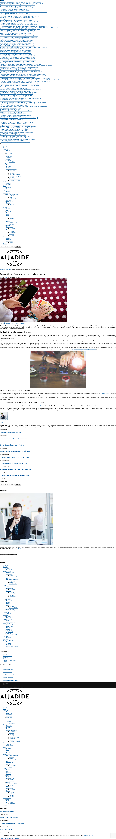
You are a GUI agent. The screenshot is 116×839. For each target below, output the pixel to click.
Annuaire (5, 657)
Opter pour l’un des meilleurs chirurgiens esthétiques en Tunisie (16, 111)
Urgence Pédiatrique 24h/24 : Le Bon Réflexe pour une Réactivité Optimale (19, 31)
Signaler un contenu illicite (9, 660)
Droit (7, 215)
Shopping (11, 231)
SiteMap (22, 687)
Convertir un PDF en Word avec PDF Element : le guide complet (16, 128)
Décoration (9, 164)
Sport (7, 188)
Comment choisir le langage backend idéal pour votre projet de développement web (21, 98)
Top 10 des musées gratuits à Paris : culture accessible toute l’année (16, 40)
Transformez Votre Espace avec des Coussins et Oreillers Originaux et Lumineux (20, 70)
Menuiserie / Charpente (15, 176)
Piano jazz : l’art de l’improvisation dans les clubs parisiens (14, 48)
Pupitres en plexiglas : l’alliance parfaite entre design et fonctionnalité (17, 95)
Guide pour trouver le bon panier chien (9, 120)
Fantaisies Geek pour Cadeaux (10, 680)
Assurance (9, 155)
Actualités (6, 565)
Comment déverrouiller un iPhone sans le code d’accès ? (14, 130)
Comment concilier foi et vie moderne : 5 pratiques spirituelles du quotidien (18, 57)
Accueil (5, 146)
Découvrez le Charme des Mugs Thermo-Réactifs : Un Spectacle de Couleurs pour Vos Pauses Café (25, 81)
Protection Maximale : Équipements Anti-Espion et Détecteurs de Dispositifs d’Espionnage (22, 74)
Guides (11, 197)
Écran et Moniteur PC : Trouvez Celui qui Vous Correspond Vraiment (17, 30)
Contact (5, 244)
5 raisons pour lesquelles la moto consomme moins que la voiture (16, 20)
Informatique (9, 201)
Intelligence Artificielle (12, 194)
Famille (8, 221)
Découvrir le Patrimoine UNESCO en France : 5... (16, 457)
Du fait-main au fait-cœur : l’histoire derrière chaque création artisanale (17, 55)
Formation (12, 228)
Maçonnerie (12, 177)
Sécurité (11, 218)
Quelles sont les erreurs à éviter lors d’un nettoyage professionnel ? (16, 82)
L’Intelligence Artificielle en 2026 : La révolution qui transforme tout (17, 19)
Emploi (8, 225)
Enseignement (9, 227)
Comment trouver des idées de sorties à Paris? (15, 475)
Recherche (18, 246)
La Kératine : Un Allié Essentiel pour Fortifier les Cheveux (14, 96)
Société (5, 207)
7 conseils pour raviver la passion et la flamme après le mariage (15, 115)
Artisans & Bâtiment (11, 169)
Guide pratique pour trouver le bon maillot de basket (13, 135)
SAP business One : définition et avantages (10, 108)
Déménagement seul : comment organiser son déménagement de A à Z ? (18, 7)
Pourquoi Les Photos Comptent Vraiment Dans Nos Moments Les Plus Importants (20, 89)
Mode (4, 190)
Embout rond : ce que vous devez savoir (10, 109)
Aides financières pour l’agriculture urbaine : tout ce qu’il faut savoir (17, 54)
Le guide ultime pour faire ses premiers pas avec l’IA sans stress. (16, 14)
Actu (4, 147)
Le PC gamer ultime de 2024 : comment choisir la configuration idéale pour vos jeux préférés (23, 102)
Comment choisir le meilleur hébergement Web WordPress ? (15, 136)
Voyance (11, 235)
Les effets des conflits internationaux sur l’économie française (15, 101)
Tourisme (8, 183)
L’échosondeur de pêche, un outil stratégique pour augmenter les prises (17, 139)
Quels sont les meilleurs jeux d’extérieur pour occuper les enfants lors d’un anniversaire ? (22, 3)
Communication (7, 236)
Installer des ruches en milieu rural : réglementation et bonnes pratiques (17, 58)
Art (7, 210)
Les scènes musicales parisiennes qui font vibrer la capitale (14, 44)
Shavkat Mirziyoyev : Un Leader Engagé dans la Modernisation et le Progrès (19, 118)
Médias (8, 238)
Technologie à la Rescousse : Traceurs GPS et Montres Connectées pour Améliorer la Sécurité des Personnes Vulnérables (30, 79)
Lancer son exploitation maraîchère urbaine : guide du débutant (15, 53)
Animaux (11, 220)
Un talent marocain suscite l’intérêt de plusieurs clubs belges (15, 91)
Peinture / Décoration (14, 179)
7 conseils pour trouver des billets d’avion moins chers (13, 9)
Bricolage (8, 166)
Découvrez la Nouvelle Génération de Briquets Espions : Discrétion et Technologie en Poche (23, 75)
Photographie (12, 232)
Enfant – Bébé (13, 222)
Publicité (8, 239)
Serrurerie (11, 171)
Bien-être (8, 187)
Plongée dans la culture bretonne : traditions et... (15, 451)
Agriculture (9, 156)
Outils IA (11, 196)
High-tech (8, 200)
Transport (8, 160)
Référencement (10, 241)
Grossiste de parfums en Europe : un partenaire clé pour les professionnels (18, 24)
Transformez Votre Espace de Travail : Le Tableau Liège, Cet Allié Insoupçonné (20, 29)
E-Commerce (12, 204)
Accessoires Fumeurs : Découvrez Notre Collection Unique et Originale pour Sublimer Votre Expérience (26, 72)
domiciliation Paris (7, 672)
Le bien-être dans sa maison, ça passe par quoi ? (12, 140)
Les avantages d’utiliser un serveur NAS (10, 34)
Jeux (10, 205)
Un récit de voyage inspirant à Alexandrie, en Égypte (13, 113)
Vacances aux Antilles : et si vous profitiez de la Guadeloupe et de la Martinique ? (20, 103)
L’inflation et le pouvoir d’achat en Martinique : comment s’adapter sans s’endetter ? (21, 71)
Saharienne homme (8, 677)
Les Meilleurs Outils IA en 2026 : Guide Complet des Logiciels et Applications (19, 16)
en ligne (63, 410)
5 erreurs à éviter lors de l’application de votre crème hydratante (16, 6)
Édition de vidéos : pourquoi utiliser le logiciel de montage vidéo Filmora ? (18, 126)
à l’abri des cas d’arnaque (38, 405)
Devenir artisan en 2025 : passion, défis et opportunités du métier (16, 68)
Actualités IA (12, 198)
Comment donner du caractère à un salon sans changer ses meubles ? (17, 23)
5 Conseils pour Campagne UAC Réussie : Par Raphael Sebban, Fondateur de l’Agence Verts (23, 47)
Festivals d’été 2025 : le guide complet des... (14, 463)
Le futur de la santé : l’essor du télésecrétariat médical (13, 123)
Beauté (8, 191)
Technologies (6, 193)
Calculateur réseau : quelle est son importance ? (12, 119)
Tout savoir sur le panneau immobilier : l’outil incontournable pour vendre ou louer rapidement (23, 12)
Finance (8, 150)
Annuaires (12, 242)
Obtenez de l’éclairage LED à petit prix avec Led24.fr (13, 137)
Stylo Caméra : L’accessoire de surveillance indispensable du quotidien (17, 77)
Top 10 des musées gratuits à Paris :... (12, 445)
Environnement (10, 217)
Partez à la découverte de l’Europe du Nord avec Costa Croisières (16, 122)
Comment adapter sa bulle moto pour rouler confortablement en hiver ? (17, 5)
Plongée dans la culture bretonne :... (9, 817)
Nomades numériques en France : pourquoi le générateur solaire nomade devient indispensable (23, 26)
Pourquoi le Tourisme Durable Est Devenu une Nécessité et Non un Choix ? (19, 22)
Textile (8, 159)
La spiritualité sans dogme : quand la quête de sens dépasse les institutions (18, 37)
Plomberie (12, 170)
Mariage (11, 224)
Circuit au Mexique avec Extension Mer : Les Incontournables (15, 87)
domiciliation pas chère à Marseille (11, 674)
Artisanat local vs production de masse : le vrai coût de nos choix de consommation (20, 64)
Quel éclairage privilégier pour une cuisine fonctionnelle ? (14, 10)
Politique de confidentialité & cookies (9, 838)
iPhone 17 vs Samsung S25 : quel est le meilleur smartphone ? (15, 33)
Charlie (6, 277)
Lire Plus (90, 835)
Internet (8, 203)
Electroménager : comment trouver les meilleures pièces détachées (16, 132)
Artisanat (8, 157)
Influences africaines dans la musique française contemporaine (15, 51)
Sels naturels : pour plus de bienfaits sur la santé (12, 112)
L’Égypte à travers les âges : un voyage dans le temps (13, 105)
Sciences (8, 211)
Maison (5, 163)
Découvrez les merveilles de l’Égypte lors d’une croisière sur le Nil (16, 94)
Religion (5, 639)
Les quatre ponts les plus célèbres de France (11, 116)
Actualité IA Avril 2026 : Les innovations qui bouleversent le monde (17, 17)
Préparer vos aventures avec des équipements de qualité (14, 88)
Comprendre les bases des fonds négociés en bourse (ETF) (14, 38)
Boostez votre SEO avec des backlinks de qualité (12, 99)
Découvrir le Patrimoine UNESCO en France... (12, 823)
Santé (4, 186)
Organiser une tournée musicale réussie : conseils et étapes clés (15, 50)
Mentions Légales (7, 658)
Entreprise (5, 149)
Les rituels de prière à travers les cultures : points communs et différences (18, 60)
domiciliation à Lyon (8, 669)
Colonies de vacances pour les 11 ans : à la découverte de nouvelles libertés (18, 92)
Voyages (5, 181)
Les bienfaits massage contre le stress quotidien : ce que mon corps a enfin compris (20, 2)
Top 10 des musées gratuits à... (8, 811)
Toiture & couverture (14, 180)
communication (105, 393)
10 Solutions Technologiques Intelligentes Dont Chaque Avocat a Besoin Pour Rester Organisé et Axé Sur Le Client (29, 27)
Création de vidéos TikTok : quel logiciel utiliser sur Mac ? (14, 129)
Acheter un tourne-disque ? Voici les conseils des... (16, 469)
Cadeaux (11, 234)
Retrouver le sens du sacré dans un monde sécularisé (13, 63)
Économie (8, 212)
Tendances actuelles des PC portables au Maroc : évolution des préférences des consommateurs (23, 106)
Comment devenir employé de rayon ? (9, 133)
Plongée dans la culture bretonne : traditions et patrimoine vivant (16, 41)
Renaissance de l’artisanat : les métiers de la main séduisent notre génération (19, 36)
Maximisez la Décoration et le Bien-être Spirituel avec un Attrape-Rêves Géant (19, 84)
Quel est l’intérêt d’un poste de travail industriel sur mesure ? (15, 142)
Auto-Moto (12, 162)
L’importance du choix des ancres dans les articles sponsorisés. (15, 125)
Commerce (9, 153)
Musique (8, 214)
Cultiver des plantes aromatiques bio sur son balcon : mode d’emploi (17, 61)
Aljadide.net (2, 687)
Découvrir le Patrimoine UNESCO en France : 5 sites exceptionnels (17, 43)
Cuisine (8, 167)
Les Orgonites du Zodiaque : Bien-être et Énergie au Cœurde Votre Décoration (19, 85)
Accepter (85, 835)
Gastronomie (9, 184)
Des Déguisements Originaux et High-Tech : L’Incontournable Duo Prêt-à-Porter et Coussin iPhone (25, 78)
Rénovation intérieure (14, 174)
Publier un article (7, 656)
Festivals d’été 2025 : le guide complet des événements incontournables (17, 46)
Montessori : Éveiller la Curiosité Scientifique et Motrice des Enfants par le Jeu (19, 67)
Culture (8, 208)
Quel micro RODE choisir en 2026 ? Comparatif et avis (14, 13)
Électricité (11, 173)
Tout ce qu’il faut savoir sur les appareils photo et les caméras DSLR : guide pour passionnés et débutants (26, 65)
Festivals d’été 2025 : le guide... (8, 830)
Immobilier (9, 152)
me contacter (18, 548)
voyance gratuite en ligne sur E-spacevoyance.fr (84, 349)
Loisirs (8, 229)
